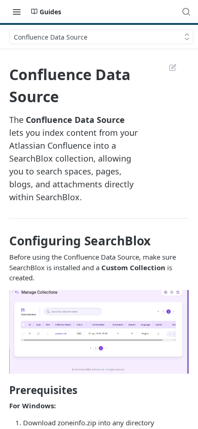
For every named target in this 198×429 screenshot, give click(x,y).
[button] (99, 331)
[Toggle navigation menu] (16, 11)
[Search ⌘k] (186, 11)
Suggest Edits (168, 67)
